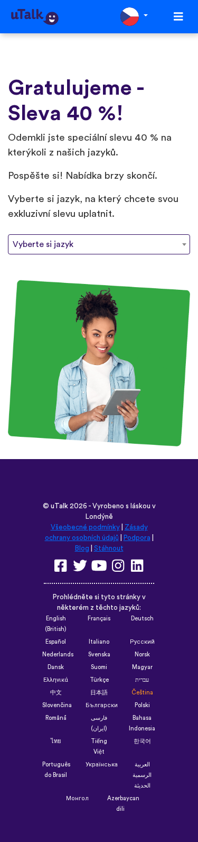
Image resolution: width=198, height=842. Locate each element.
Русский (142, 642)
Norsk (142, 654)
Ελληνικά (55, 680)
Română (56, 718)
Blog (82, 548)
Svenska (99, 654)
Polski (142, 705)
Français (99, 618)
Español (55, 642)
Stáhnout (109, 548)
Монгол (77, 798)
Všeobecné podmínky (85, 527)
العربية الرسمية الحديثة (142, 775)
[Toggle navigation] (178, 16)
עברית (142, 680)
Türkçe (99, 680)
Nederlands (57, 654)
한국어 (142, 741)
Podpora (137, 538)
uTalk (59, 506)
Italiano (99, 642)
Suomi (99, 667)
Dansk (56, 667)
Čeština (142, 692)
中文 (56, 692)
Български (102, 705)
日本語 (99, 692)
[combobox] (99, 244)
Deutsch (142, 618)
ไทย (56, 741)
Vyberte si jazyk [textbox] (43, 244)
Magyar (142, 667)
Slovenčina (57, 705)
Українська (102, 764)
